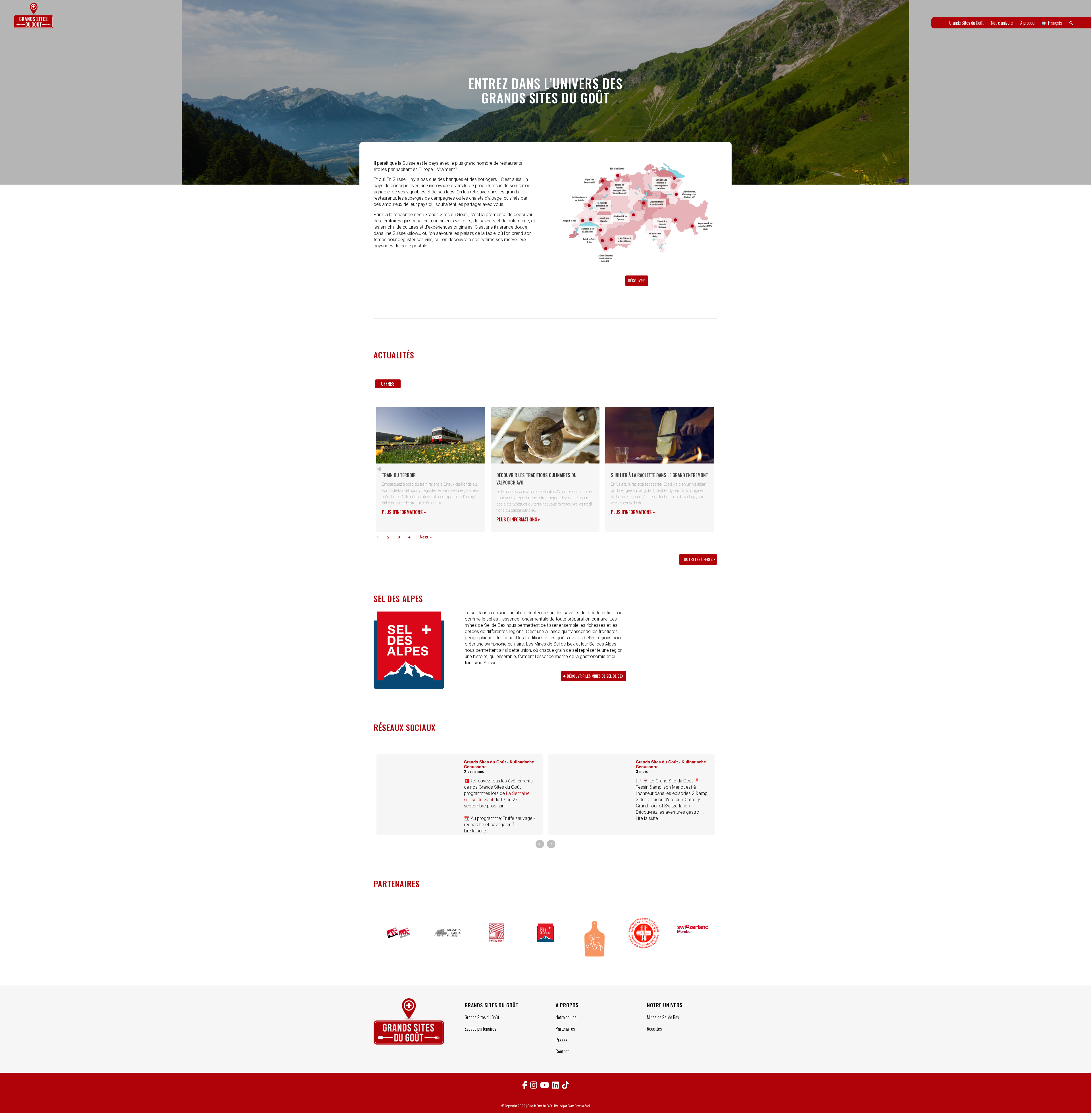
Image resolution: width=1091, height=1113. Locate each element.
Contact (562, 1051)
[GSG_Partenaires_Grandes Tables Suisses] (447, 939)
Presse (561, 1040)
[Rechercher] (1071, 22)
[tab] (388, 385)
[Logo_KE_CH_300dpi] (643, 939)
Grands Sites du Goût (482, 1017)
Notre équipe (566, 1017)
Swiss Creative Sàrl (579, 1105)
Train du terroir (399, 475)
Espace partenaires (480, 1028)
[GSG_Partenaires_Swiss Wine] (496, 939)
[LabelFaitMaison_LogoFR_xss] (594, 939)
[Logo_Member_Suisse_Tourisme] (692, 939)
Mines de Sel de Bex (663, 1017)
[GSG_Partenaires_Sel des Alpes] (545, 939)
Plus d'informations (403, 512)
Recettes (654, 1028)
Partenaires (565, 1028)
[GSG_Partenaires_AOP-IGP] (398, 939)
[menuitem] (966, 22)
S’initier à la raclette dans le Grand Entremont (659, 475)
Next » (426, 537)
